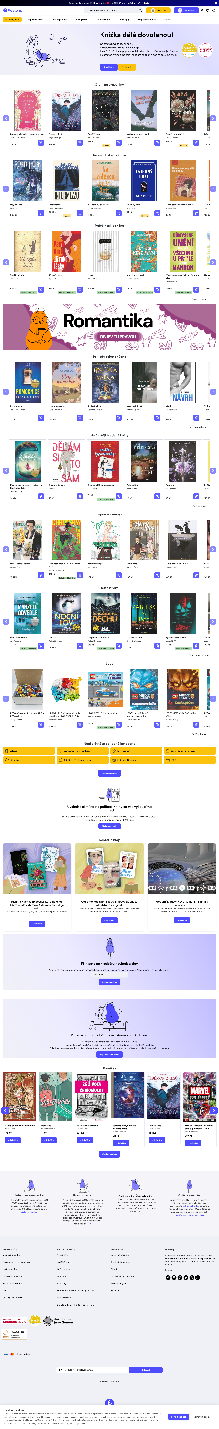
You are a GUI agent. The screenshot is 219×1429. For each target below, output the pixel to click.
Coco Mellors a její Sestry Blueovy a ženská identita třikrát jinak (109, 903)
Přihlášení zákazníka (12, 1276)
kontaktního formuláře (176, 1258)
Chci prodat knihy (109, 826)
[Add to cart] (41, 143)
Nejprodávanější (36, 19)
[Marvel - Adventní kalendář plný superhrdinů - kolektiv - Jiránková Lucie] (199, 1097)
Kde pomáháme (65, 1297)
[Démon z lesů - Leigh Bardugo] (163, 1097)
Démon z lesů (155, 1125)
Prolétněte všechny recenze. (189, 1214)
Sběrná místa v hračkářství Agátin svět (75, 1290)
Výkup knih (82, 19)
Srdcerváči (46, 1125)
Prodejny (124, 19)
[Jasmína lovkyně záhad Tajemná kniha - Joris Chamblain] (127, 1097)
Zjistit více (80, 1423)
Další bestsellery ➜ (198, 427)
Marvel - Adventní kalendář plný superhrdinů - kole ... (199, 1127)
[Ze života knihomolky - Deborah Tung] (91, 1097)
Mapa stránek (103, 1381)
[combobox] (113, 10)
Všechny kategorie (109, 773)
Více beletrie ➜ (200, 505)
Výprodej (61, 1283)
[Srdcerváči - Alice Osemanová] (55, 1097)
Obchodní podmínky (121, 1262)
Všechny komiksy (109, 1154)
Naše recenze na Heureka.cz (16, 1262)
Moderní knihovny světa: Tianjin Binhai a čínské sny (182, 903)
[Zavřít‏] (216, 3)
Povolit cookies (178, 1417)
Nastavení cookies (203, 1417)
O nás (6, 1290)
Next (214, 1110)
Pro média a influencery (122, 1276)
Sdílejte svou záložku (12, 1297)
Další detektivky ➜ (199, 655)
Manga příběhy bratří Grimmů (20, 1125)
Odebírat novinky (109, 982)
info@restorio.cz (206, 1258)
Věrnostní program (120, 1255)
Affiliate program (119, 1283)
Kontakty (115, 1290)
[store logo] (12, 10)
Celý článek (37, 923)
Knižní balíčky (63, 1269)
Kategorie (14, 19)
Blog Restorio (117, 1269)
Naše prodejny (10, 1269)
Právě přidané (60, 19)
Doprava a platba (147, 19)
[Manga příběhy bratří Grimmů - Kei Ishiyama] (19, 1097)
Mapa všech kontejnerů (109, 1054)
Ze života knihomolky (87, 1125)
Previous (5, 1110)
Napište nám (115, 1381)
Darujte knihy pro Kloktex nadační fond (75, 1305)
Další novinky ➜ (200, 299)
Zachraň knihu (104, 19)
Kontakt (168, 19)
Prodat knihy (127, 67)
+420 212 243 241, (190, 1261)
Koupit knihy (109, 67)
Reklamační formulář (13, 1283)
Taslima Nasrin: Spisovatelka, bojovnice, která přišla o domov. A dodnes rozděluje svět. (37, 905)
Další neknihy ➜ (200, 734)
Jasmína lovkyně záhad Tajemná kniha (124, 1127)
